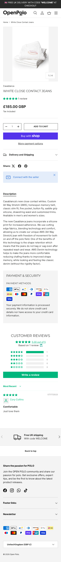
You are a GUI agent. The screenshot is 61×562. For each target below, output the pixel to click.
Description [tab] (9, 193)
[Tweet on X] (13, 166)
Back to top (30, 451)
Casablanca (8, 86)
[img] (10, 394)
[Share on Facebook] (19, 166)
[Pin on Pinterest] (26, 166)
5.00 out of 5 (39, 342)
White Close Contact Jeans (22, 22)
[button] (49, 13)
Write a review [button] (30, 374)
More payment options (30, 143)
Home (5, 22)
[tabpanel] (30, 232)
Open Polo (14, 554)
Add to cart (41, 126)
